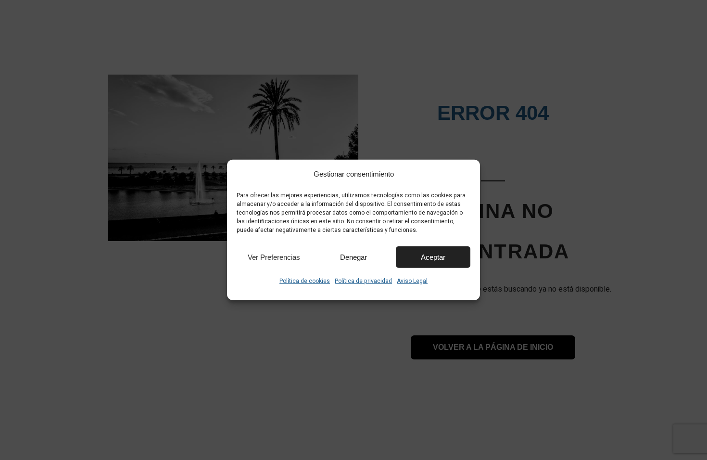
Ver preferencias (274, 257)
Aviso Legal (412, 281)
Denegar (353, 257)
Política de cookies (304, 281)
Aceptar (433, 257)
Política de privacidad (363, 281)
